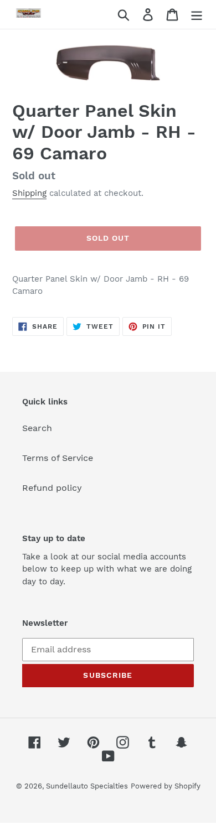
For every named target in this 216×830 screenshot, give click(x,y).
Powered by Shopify (165, 786)
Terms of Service (57, 458)
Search (37, 428)
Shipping (29, 193)
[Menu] (196, 14)
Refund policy (52, 488)
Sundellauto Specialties (87, 786)
